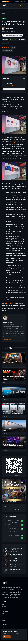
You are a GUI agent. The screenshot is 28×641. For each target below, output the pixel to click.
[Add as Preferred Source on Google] (12, 35)
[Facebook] (4, 509)
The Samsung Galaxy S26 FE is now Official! (17, 549)
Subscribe (6, 637)
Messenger (22, 39)
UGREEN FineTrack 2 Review (12, 525)
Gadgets (4, 606)
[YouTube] (15, 509)
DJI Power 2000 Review (13, 535)
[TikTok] (18, 509)
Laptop (3, 620)
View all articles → (7, 339)
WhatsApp (13, 39)
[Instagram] (11, 509)
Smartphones (5, 609)
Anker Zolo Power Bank (15, 569)
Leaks (3, 615)
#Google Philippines (7, 50)
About (3, 627)
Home (3, 11)
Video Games (5, 618)
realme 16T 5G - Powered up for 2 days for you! (17, 559)
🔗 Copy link (5, 43)
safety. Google (8, 303)
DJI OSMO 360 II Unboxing (16, 554)
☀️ (21, 5)
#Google (13, 47)
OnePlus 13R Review (12, 538)
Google (14, 142)
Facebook (5, 39)
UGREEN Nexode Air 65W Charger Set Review (13, 521)
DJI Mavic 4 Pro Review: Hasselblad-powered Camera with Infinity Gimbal (13, 531)
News (6, 11)
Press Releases (5, 611)
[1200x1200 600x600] (14, 501)
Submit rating (14, 89)
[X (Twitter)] (8, 509)
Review (3, 613)
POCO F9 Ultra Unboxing (16, 564)
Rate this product (7, 83)
